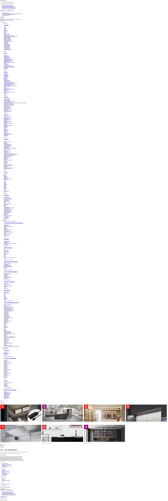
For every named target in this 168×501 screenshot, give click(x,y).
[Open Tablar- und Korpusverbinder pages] (12, 41)
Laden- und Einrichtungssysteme (11, 302)
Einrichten (6, 115)
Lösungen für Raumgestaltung (10, 271)
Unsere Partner (4, 473)
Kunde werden (4, 478)
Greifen (5, 172)
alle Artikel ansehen (3, 444)
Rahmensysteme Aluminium (10, 390)
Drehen (5, 53)
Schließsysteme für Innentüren (11, 261)
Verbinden (6, 25)
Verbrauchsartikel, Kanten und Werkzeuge (13, 222)
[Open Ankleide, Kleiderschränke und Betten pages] (14, 155)
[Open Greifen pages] (6, 170)
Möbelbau (3, 469)
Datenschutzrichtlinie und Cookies (7, 465)
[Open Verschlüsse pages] (7, 109)
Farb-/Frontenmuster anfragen (6, 484)
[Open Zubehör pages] (6, 335)
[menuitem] (3, 22)
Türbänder (6, 239)
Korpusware (6, 350)
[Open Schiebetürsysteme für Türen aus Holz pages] (14, 84)
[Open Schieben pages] (6, 70)
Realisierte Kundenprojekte (6, 480)
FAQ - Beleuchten (4, 475)
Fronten (5, 380)
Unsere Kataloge (4, 474)
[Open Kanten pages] (6, 234)
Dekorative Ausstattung (9, 281)
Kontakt (3, 479)
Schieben (6, 72)
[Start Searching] (9, 11)
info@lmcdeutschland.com (6, 487)
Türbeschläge (7, 290)
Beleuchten (6, 195)
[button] (84, 3)
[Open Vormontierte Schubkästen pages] (11, 356)
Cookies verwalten (4, 466)
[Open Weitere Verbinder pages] (9, 48)
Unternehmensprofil (5, 463)
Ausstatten (6, 139)
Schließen (6, 97)
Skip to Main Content (3, 0)
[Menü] (2, 16)
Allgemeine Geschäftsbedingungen (7, 464)
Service (3, 483)
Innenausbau (4, 470)
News (1, 445)
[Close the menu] (4, 94)
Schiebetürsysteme (8, 247)
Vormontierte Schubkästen (10, 358)
